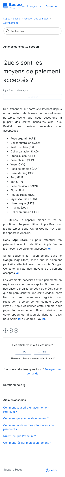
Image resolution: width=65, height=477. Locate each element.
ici (19, 319)
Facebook (5, 330)
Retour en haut (12, 385)
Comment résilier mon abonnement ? (27, 442)
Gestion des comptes (36, 18)
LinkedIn (16, 330)
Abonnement (10, 22)
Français (32, 6)
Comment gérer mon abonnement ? (26, 418)
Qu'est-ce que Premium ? (19, 436)
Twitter (10, 330)
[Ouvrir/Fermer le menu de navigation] (23, 6)
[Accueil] (12, 8)
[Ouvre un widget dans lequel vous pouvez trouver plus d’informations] (51, 470)
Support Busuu (11, 18)
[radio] (23, 351)
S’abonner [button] (33, 97)
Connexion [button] (52, 6)
